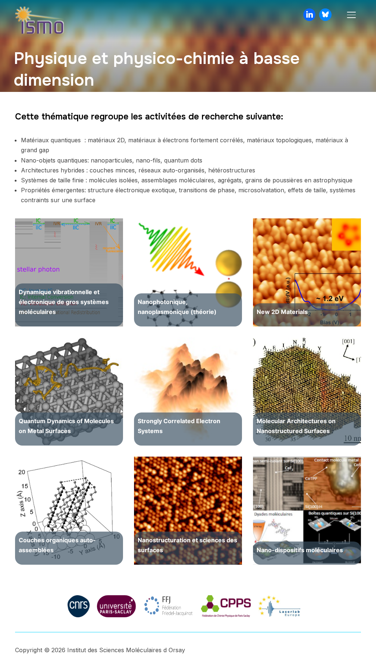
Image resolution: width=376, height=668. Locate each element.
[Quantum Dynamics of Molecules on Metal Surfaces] (69, 391)
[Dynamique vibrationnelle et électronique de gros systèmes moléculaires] (69, 272)
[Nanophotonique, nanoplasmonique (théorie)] (188, 272)
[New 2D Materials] (307, 272)
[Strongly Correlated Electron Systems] (188, 391)
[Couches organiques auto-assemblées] (69, 511)
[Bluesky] (325, 15)
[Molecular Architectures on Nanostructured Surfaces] (307, 391)
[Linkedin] (309, 15)
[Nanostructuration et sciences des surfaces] (188, 511)
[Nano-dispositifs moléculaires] (307, 511)
